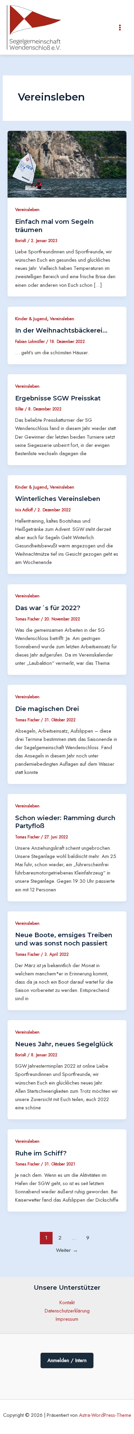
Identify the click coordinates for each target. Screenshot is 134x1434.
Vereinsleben (27, 209)
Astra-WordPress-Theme (105, 1415)
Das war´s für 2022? (47, 608)
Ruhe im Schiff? (41, 1153)
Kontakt (67, 1302)
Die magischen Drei (47, 709)
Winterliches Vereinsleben (57, 499)
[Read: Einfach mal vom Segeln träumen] (67, 163)
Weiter (67, 1250)
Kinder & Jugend (31, 318)
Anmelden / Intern (67, 1360)
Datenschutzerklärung (67, 1310)
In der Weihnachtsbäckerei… (61, 330)
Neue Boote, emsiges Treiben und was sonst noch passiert (63, 939)
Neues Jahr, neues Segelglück (64, 1044)
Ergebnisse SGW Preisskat (58, 398)
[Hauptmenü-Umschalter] (120, 27)
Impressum (67, 1318)
